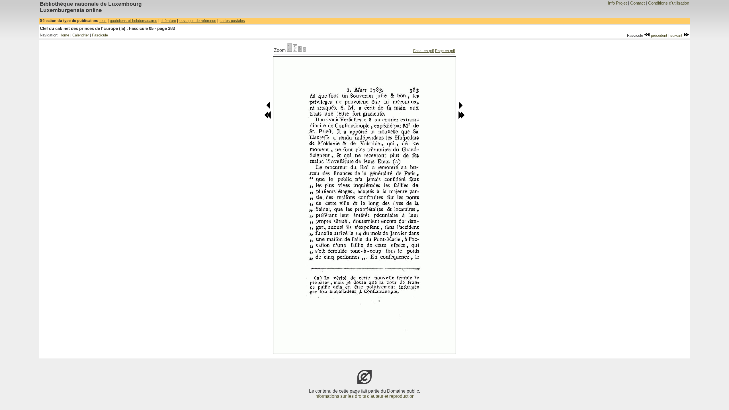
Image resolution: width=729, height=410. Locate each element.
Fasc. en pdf (423, 51)
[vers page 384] (460, 108)
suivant (676, 35)
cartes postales (232, 21)
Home (64, 35)
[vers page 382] (268, 108)
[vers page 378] (267, 117)
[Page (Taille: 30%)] (304, 50)
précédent (658, 35)
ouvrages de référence (197, 21)
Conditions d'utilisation (668, 3)
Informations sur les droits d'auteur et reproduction (364, 396)
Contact (637, 3)
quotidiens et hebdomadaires (133, 21)
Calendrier (80, 35)
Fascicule (100, 35)
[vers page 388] (461, 117)
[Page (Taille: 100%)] (289, 50)
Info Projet (617, 3)
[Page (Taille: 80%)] (295, 50)
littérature (168, 21)
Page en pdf (445, 51)
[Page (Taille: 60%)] (300, 50)
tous (103, 21)
